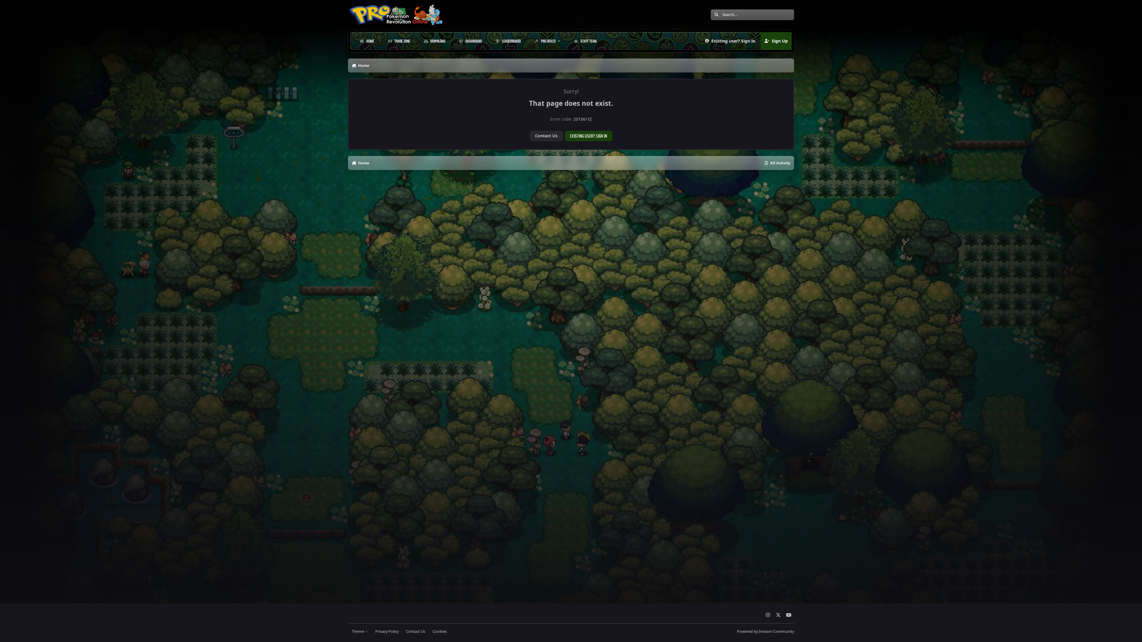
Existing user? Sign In (588, 136)
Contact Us (546, 136)
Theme (358, 631)
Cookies (440, 631)
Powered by (765, 631)
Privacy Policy (387, 631)
